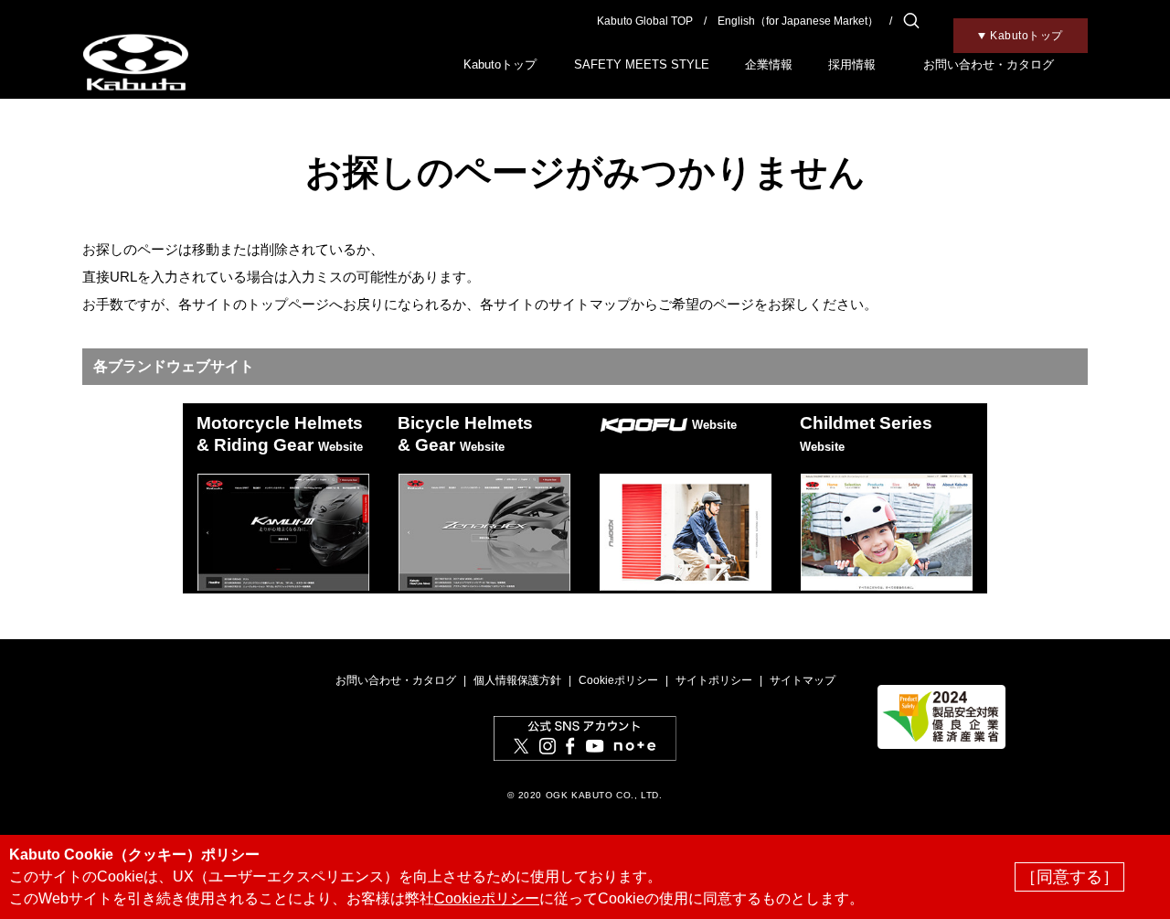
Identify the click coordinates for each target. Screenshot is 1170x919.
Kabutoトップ (500, 64)
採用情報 (852, 64)
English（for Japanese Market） (798, 21)
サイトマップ (802, 680)
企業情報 (768, 64)
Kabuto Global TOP (645, 21)
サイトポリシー (713, 680)
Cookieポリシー (618, 680)
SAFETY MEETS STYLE (641, 64)
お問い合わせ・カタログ (988, 64)
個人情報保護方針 (517, 680)
